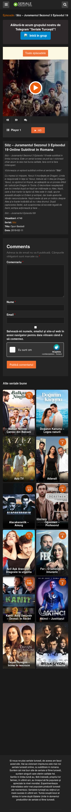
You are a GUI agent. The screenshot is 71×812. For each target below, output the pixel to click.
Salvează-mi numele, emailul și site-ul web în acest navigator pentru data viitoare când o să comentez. (35, 335)
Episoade (8, 15)
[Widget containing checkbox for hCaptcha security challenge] (35, 349)
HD (39, 130)
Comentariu (15, 262)
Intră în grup (38, 35)
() (25, 119)
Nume (11, 302)
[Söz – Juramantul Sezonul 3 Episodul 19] (35, 88)
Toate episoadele (35, 53)
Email (11, 314)
